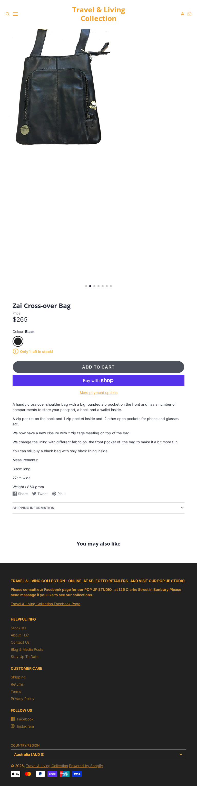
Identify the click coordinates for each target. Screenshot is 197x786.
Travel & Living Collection (47, 765)
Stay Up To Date (24, 656)
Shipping (18, 677)
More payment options (98, 392)
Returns (17, 684)
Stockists (18, 628)
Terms (16, 691)
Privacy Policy (22, 698)
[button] (86, 286)
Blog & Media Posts (27, 649)
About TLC (20, 635)
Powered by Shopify (86, 765)
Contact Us (20, 642)
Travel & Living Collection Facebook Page (45, 604)
